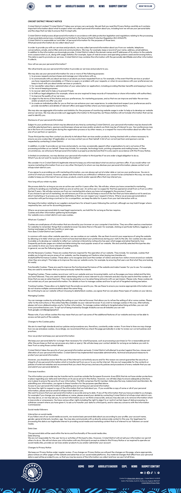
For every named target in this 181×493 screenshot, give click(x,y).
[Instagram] (145, 472)
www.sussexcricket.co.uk (39, 54)
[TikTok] (151, 472)
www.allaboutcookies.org (49, 305)
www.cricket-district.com (50, 215)
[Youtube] (141, 472)
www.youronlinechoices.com (40, 307)
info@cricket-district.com (39, 167)
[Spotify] (158, 472)
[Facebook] (148, 472)
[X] (155, 472)
